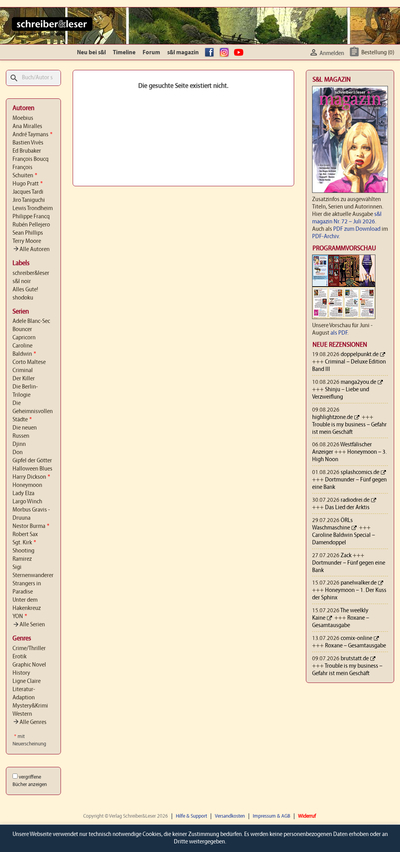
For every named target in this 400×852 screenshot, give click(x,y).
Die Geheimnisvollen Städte (32, 411)
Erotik (19, 657)
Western (22, 714)
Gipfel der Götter (32, 461)
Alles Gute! (25, 290)
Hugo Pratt (27, 184)
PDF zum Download (356, 229)
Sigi (16, 567)
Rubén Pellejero (31, 225)
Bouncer (22, 329)
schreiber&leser (30, 273)
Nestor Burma (30, 526)
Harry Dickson (31, 477)
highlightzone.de (332, 417)
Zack (346, 556)
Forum (151, 53)
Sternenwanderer (33, 575)
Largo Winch (27, 502)
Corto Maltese (29, 362)
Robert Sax (25, 534)
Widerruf (307, 816)
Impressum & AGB (271, 816)
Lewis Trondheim (32, 208)
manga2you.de (358, 382)
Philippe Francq (31, 217)
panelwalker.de (359, 583)
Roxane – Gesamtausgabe (355, 646)
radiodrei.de (355, 500)
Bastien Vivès (27, 143)
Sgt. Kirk (24, 543)
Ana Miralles (27, 126)
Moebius (22, 118)
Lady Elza (23, 493)
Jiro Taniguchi (28, 200)
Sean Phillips (27, 233)
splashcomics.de (360, 472)
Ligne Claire (26, 681)
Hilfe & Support (191, 816)
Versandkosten (230, 816)
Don (17, 452)
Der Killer (23, 379)
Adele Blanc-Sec (31, 321)
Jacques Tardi (27, 192)
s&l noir (21, 281)
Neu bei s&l (91, 53)
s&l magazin (183, 53)
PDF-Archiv (325, 236)
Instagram (225, 53)
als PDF (338, 333)
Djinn (19, 444)
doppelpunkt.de (360, 354)
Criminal (22, 370)
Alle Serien (28, 625)
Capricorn (24, 338)
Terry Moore (26, 241)
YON (19, 616)
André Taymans (32, 135)
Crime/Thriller (29, 648)
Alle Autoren (31, 249)
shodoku (22, 298)
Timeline (124, 53)
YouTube (239, 53)
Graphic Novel (29, 665)
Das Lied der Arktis (347, 507)
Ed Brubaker (26, 151)
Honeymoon (27, 485)
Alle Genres (29, 722)
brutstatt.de (355, 659)
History (21, 673)
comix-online (356, 638)
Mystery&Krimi (30, 706)
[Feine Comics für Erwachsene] (52, 23)
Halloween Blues (32, 469)
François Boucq (30, 159)
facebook (210, 53)
